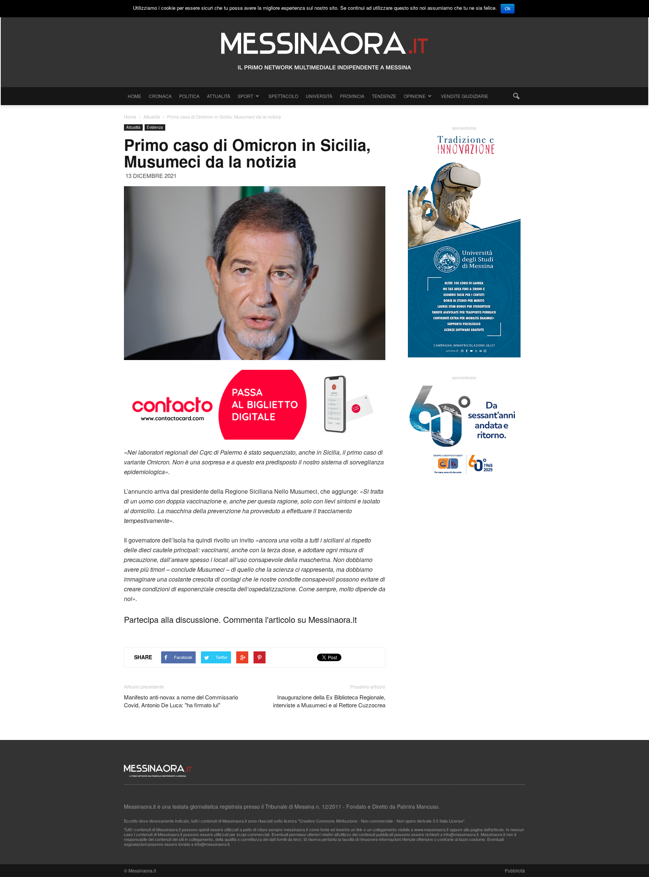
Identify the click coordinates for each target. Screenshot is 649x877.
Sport (245, 96)
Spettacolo (283, 96)
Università (319, 96)
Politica (189, 96)
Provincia (352, 96)
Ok (507, 8)
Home (134, 96)
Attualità (218, 96)
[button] (516, 96)
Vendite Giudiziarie (464, 96)
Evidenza (155, 127)
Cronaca (160, 96)
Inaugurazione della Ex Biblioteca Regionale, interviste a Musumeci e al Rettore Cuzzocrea (329, 701)
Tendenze (384, 96)
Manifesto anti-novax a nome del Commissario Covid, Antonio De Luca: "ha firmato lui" (181, 701)
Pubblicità (515, 870)
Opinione (415, 96)
